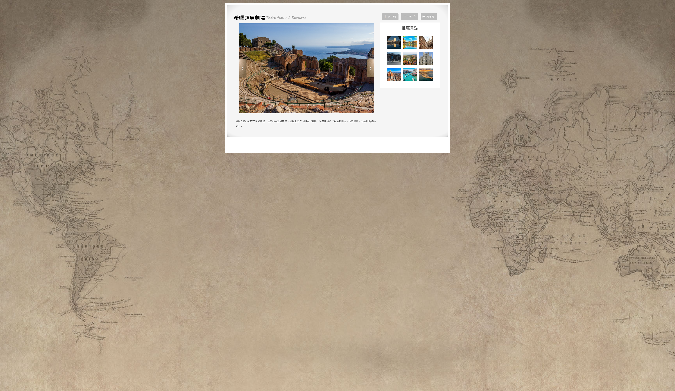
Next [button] (370, 68)
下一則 (408, 16)
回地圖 (430, 16)
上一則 (391, 16)
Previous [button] (243, 68)
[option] (306, 68)
